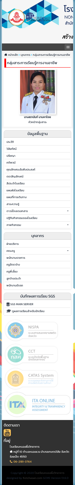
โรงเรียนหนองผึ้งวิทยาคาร (49, 473)
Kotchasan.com (32, 478)
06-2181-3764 (22, 461)
